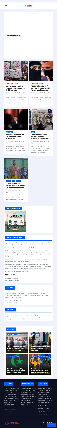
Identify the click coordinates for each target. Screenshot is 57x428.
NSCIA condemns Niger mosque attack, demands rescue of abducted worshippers (16, 371)
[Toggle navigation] (6, 5)
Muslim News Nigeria (13, 93)
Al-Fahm (8, 181)
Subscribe (51, 424)
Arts (13, 181)
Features (18, 181)
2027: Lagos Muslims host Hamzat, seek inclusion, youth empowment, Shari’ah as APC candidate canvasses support (16, 351)
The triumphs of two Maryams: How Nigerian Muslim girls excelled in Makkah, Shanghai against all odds (40, 372)
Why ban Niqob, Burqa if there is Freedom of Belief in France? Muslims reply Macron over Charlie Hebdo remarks (40, 90)
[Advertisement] (39, 36)
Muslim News (9, 83)
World (32, 132)
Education (34, 356)
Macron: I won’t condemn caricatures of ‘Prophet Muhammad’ (15, 137)
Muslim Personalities (43, 356)
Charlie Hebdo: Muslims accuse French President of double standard (15, 88)
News (15, 83)
